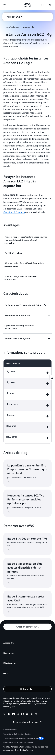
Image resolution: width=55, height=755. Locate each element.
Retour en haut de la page (26, 722)
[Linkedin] (13, 714)
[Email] (36, 714)
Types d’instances (11, 27)
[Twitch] (22, 714)
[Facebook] (9, 714)
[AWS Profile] (50, 5)
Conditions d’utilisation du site (16, 734)
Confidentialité (9, 729)
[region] (27, 402)
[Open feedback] (51, 377)
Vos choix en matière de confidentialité (20, 738)
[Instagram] (18, 714)
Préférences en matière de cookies (18, 742)
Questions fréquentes (14, 212)
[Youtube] (27, 714)
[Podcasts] (31, 714)
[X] (4, 714)
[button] (15, 16)
